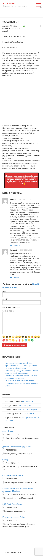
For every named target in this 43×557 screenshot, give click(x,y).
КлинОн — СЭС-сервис (27, 409)
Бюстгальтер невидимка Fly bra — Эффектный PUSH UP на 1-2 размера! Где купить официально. (21, 365)
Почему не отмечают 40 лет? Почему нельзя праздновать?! (21, 376)
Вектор (5, 460)
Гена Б (35, 284)
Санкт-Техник (8, 431)
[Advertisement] (21, 101)
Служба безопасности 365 (13, 475)
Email (5, 299)
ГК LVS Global (27, 401)
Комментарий (8, 311)
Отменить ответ (9, 287)
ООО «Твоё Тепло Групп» (12, 504)
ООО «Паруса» (24, 405)
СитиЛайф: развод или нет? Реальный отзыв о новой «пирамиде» (21, 371)
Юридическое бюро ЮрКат (13, 517)
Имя (4, 291)
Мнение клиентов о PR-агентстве (19, 380)
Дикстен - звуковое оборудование (16, 447)
